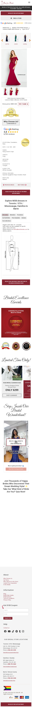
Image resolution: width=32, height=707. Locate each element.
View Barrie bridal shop (9, 680)
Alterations (12, 214)
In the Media (6, 584)
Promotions (20, 214)
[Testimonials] (16, 131)
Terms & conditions (8, 598)
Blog (4, 593)
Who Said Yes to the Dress (10, 581)
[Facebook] (5, 632)
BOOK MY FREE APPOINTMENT (16, 13)
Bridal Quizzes (7, 597)
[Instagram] (23, 632)
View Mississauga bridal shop (11, 652)
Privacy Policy (7, 600)
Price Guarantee (16, 217)
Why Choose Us (7, 578)
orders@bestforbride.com (20, 229)
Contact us (6, 628)
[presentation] (2, 40)
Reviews (24, 217)
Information (5, 214)
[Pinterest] (16, 632)
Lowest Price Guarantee (10, 583)
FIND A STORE (16, 18)
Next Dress (21, 185)
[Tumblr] (20, 632)
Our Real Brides (6, 217)
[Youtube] (9, 632)
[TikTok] (13, 632)
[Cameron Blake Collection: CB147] (5, 91)
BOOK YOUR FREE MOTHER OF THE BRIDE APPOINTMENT (16, 192)
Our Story (6, 580)
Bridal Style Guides (8, 595)
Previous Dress (9, 185)
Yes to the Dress (6, 220)
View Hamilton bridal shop (10, 666)
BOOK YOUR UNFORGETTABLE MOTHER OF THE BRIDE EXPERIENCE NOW (16, 282)
